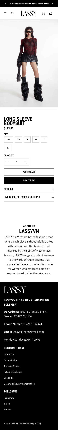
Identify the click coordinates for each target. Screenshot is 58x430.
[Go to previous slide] (6, 3)
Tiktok (7, 403)
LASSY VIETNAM (17, 423)
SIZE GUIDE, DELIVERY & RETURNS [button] (22, 197)
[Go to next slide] (52, 3)
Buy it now (29, 180)
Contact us (9, 354)
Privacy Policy (10, 360)
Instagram (9, 397)
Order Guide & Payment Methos (19, 383)
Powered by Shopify (32, 423)
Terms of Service (11, 366)
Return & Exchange (13, 371)
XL (7, 148)
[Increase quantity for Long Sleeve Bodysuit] (26, 162)
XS (18, 139)
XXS (8, 139)
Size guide (8, 377)
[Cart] (50, 13)
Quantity (9, 155)
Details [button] (8, 189)
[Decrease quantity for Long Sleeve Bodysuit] (7, 162)
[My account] (43, 13)
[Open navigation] (7, 13)
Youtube (8, 409)
